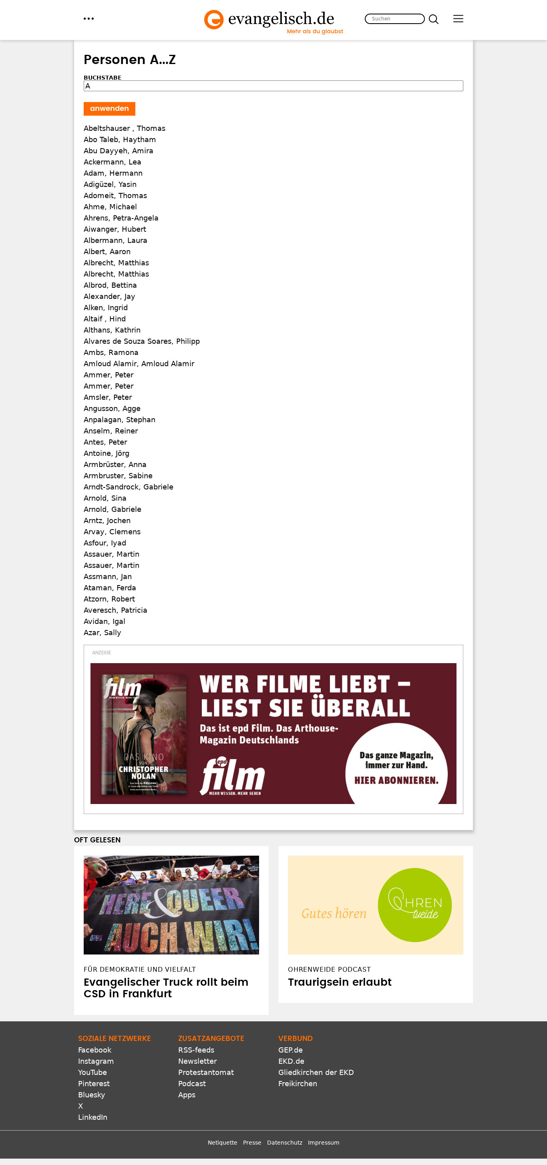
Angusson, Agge (112, 408)
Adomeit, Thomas (115, 195)
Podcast (192, 1083)
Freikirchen (297, 1083)
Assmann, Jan (108, 576)
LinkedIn (92, 1117)
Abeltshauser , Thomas (124, 128)
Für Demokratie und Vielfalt (140, 969)
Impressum (324, 1142)
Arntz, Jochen (107, 520)
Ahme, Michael (110, 207)
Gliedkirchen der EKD (316, 1072)
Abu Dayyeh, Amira (118, 150)
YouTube (92, 1072)
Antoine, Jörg (106, 453)
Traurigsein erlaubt (340, 982)
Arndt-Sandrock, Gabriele (128, 487)
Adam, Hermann (113, 173)
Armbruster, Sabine (118, 475)
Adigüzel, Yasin (110, 184)
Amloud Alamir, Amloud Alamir (139, 363)
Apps (186, 1095)
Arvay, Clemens (112, 531)
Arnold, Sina (105, 498)
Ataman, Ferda (110, 588)
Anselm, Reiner (111, 431)
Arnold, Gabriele (112, 509)
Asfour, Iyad (105, 543)
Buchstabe (103, 77)
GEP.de (290, 1050)
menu (89, 19)
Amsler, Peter (108, 397)
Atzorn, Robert (109, 599)
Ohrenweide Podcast (329, 969)
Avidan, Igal (104, 621)
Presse (252, 1142)
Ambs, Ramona (111, 352)
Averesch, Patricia (115, 610)
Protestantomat (206, 1072)
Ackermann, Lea (112, 162)
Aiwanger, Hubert (115, 229)
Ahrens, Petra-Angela (121, 218)
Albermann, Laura (115, 240)
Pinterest (94, 1083)
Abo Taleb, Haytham (120, 139)
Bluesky (91, 1095)
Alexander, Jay (109, 296)
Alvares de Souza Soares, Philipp (142, 341)
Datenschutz (284, 1142)
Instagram (96, 1061)
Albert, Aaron (107, 251)
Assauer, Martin (111, 554)
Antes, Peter (105, 442)
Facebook (94, 1050)
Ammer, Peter (108, 375)
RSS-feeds (196, 1050)
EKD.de (291, 1061)
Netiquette (222, 1142)
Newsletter (197, 1061)
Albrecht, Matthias (116, 263)
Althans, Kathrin (112, 330)
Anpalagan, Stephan (119, 419)
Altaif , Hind (105, 319)
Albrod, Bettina (110, 285)
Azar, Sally (102, 632)
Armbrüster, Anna (115, 464)
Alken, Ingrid (106, 307)
